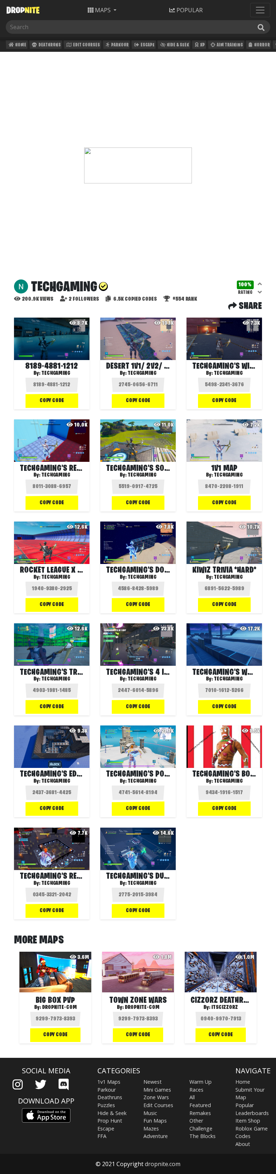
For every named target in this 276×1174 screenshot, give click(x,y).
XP (202, 45)
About (242, 1144)
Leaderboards (252, 1113)
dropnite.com (162, 1164)
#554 (184, 299)
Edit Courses (86, 45)
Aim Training (229, 45)
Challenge (200, 1128)
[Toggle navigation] (260, 10)
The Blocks (202, 1136)
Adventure (155, 1136)
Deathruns (49, 45)
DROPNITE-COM (59, 1007)
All (192, 1097)
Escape (147, 45)
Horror (261, 45)
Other (196, 1120)
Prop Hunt (109, 1120)
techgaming (55, 373)
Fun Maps (155, 1120)
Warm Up (200, 1081)
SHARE (249, 306)
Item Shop (247, 1120)
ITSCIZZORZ (224, 1007)
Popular (244, 1105)
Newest (152, 1081)
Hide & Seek (177, 45)
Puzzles (106, 1105)
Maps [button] (102, 10)
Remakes (200, 1113)
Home (20, 45)
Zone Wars (156, 1097)
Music (150, 1113)
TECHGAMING (142, 373)
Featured (200, 1105)
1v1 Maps (108, 1081)
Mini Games (157, 1089)
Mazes (151, 1128)
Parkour (119, 45)
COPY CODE (52, 401)
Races (196, 1089)
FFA (101, 1136)
